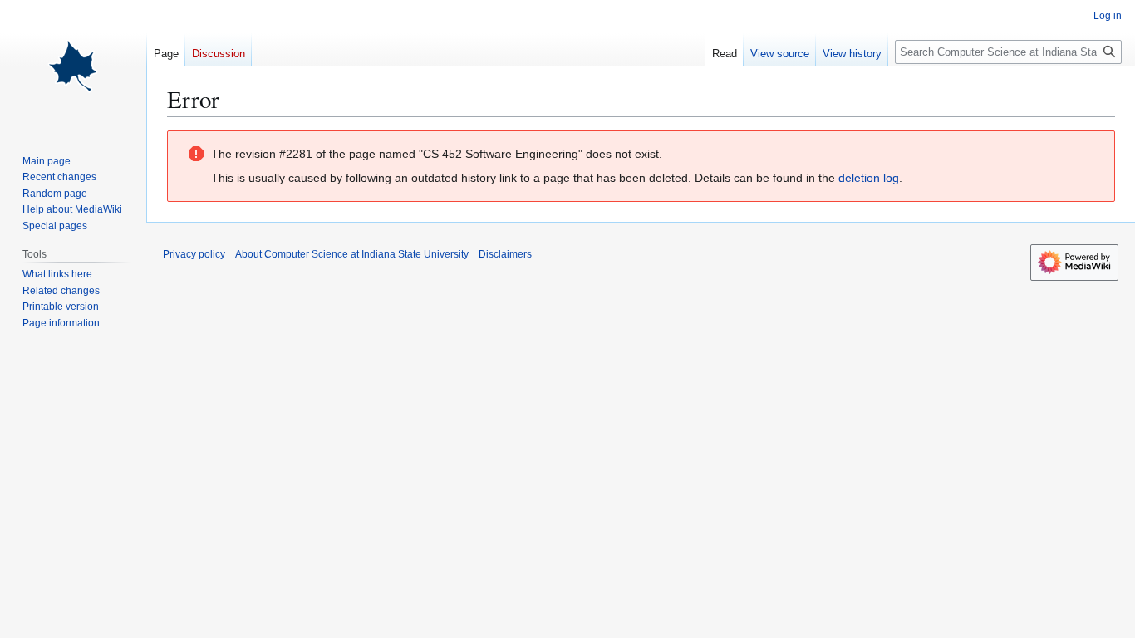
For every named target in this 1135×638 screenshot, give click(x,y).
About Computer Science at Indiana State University (352, 254)
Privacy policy (194, 254)
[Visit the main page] (73, 66)
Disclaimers (505, 254)
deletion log (868, 177)
